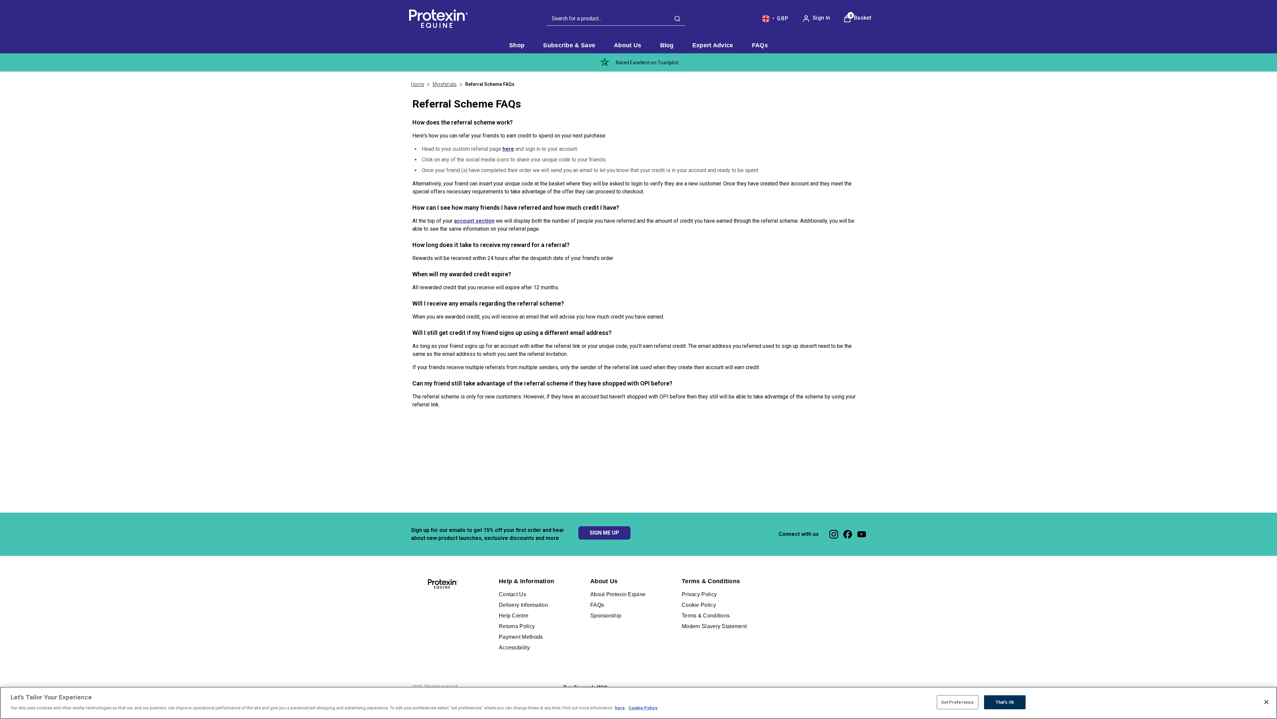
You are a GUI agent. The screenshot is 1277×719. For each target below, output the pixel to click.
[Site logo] (437, 18)
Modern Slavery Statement (714, 626)
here (508, 149)
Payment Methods (521, 637)
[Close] (1266, 702)
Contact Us (512, 594)
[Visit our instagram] (833, 534)
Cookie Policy (699, 605)
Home (417, 84)
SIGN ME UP (604, 533)
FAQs (597, 605)
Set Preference (957, 702)
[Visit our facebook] (847, 534)
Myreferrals (445, 84)
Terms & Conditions (706, 615)
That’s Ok (1005, 702)
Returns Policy (517, 626)
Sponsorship (605, 615)
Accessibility (514, 647)
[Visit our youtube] (861, 534)
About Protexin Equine (617, 594)
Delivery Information (523, 605)
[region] (638, 703)
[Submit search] (677, 18)
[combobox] (615, 19)
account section (474, 221)
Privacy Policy (699, 594)
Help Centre (513, 615)
